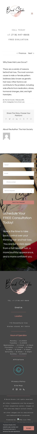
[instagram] (16, 389)
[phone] (24, 389)
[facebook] (13, 389)
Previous (22, 53)
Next (30, 53)
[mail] (20, 389)
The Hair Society (10, 100)
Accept (28, 428)
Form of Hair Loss (19, 102)
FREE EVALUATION (18, 40)
